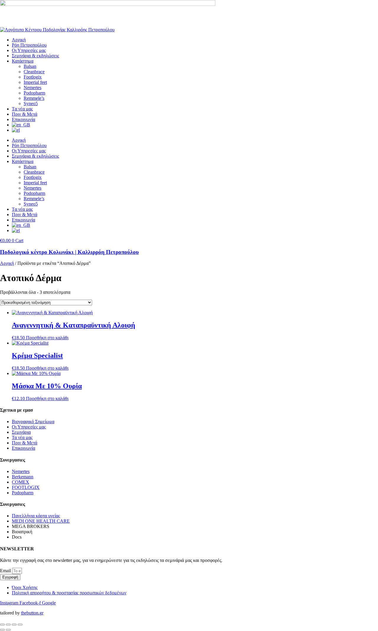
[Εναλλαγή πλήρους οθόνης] (8, 624)
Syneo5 (31, 103)
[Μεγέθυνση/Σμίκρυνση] (2, 624)
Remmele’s (34, 98)
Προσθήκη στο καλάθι (47, 337)
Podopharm (34, 92)
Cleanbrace (34, 71)
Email (6, 570)
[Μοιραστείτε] (14, 624)
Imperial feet (35, 82)
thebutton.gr (32, 612)
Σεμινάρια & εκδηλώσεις (35, 55)
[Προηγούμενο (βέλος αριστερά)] (2, 630)
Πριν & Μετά (24, 114)
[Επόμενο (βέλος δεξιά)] (8, 630)
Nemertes (32, 87)
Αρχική (19, 39)
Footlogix (33, 76)
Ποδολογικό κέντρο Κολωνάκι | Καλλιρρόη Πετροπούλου (69, 252)
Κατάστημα (22, 60)
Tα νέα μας (22, 108)
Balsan (30, 66)
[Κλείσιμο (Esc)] (20, 624)
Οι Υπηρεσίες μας (29, 50)
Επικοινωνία (23, 119)
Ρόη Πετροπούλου (29, 45)
